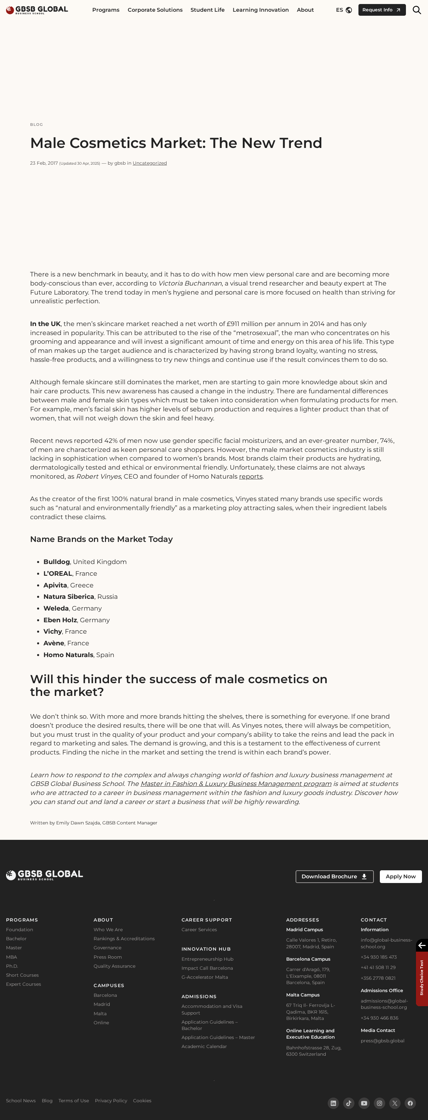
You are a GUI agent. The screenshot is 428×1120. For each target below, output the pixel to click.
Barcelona (105, 995)
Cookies (142, 1100)
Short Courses (22, 975)
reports (250, 476)
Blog (36, 124)
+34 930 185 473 (379, 957)
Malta (100, 1013)
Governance (107, 947)
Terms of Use (74, 1100)
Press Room (108, 957)
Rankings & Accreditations (124, 938)
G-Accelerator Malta (205, 977)
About (305, 10)
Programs (105, 10)
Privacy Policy (111, 1100)
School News (21, 1100)
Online (101, 1022)
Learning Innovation (261, 10)
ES (339, 10)
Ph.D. (12, 966)
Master (14, 947)
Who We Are (108, 929)
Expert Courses (23, 984)
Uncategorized (150, 163)
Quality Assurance (114, 966)
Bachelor (16, 938)
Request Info (377, 9)
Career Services (199, 929)
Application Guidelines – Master (218, 1037)
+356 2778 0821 (378, 978)
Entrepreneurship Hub (207, 959)
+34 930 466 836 (379, 1018)
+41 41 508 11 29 (378, 967)
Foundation (19, 929)
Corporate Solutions (155, 10)
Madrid (102, 1004)
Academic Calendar (204, 1046)
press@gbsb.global (383, 1040)
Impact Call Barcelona (207, 968)
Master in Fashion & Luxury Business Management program (235, 784)
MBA (11, 957)
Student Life (208, 10)
